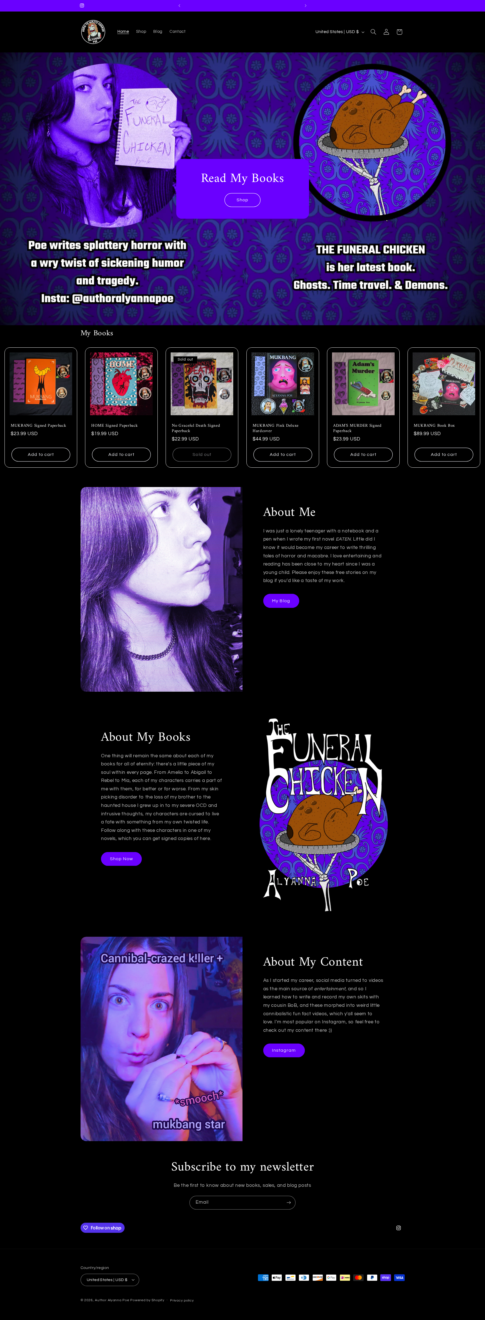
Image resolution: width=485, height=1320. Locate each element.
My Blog (281, 601)
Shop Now (121, 859)
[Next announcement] (305, 5)
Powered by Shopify (147, 1299)
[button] (373, 32)
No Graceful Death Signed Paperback (196, 428)
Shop (242, 200)
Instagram (284, 1050)
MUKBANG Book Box (434, 425)
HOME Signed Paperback (114, 425)
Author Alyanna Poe (112, 1299)
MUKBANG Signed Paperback (39, 425)
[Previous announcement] (179, 5)
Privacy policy (182, 1300)
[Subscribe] (288, 1203)
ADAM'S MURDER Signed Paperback (357, 428)
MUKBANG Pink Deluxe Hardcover (276, 428)
